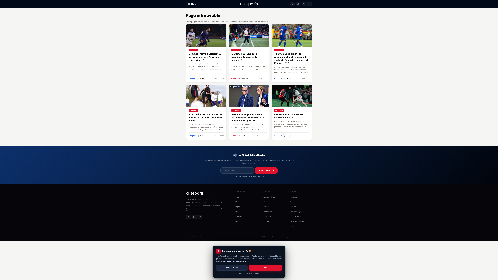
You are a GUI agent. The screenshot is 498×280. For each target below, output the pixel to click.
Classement (267, 212)
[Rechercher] (292, 4)
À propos (293, 197)
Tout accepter (265, 268)
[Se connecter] (309, 4)
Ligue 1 (238, 207)
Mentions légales (296, 212)
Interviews (267, 216)
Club (237, 197)
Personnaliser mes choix (249, 274)
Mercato (238, 202)
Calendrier (267, 207)
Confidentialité (296, 216)
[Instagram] (200, 217)
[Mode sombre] (304, 4)
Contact (293, 207)
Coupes (238, 216)
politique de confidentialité (235, 261)
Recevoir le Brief (266, 170)
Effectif (265, 202)
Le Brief (266, 221)
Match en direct (269, 197)
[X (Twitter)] (188, 217)
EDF (236, 221)
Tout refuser (232, 268)
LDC (237, 212)
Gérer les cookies (297, 221)
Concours (294, 202)
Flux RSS (293, 226)
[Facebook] (194, 217)
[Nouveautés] (298, 4)
